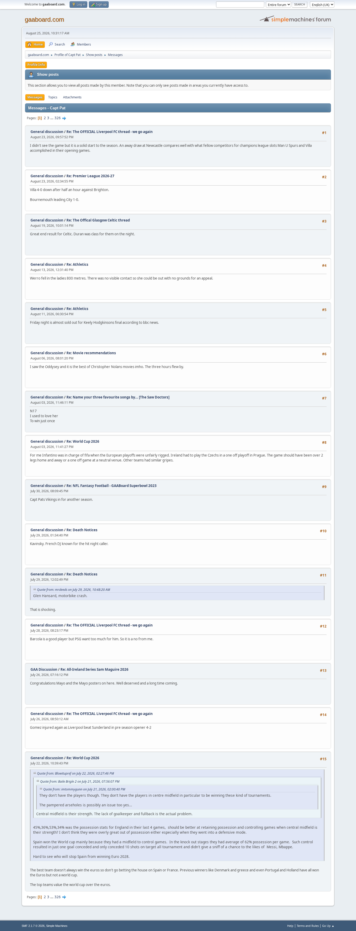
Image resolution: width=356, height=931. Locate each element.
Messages (34, 97)
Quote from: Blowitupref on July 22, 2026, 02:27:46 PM (75, 773)
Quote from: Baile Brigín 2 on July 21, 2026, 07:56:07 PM (79, 781)
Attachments (72, 97)
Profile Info (36, 64)
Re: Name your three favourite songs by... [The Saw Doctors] (117, 397)
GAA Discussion (44, 669)
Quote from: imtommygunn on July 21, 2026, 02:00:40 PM (84, 789)
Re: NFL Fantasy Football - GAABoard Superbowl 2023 (111, 485)
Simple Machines (56, 925)
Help (290, 926)
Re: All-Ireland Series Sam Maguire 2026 (94, 669)
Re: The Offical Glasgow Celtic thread (98, 220)
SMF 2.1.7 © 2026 (33, 925)
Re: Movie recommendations (91, 353)
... (52, 118)
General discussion (46, 131)
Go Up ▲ (328, 926)
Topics (52, 97)
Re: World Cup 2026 (82, 441)
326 (57, 118)
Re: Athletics (77, 264)
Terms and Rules (308, 926)
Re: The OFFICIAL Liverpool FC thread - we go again (109, 131)
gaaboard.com (44, 19)
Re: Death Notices (81, 530)
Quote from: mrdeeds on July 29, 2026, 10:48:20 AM (73, 589)
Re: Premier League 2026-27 (90, 176)
